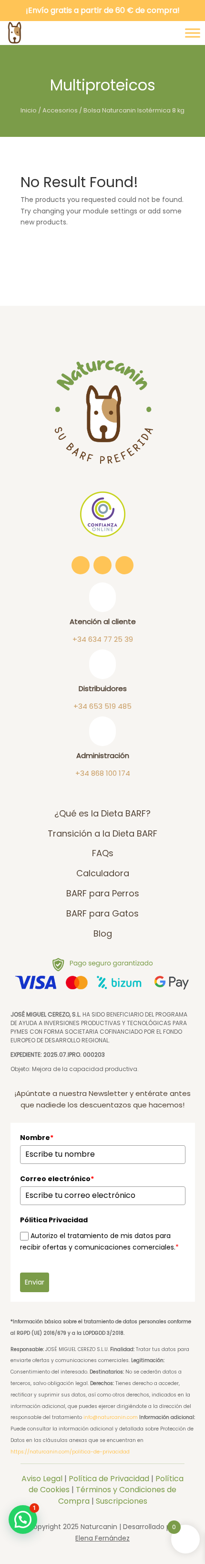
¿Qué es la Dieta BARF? (102, 813)
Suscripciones (121, 1501)
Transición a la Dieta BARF (102, 833)
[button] (23, 1519)
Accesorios (60, 110)
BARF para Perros (102, 893)
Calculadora (102, 873)
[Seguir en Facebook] (124, 565)
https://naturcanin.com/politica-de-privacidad (70, 1451)
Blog (102, 933)
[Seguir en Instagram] (81, 565)
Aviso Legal (41, 1478)
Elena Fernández (102, 1538)
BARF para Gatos (102, 913)
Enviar (34, 1282)
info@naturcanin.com (110, 1417)
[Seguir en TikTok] (102, 565)
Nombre (36, 1137)
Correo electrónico (57, 1179)
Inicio (28, 110)
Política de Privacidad (109, 1478)
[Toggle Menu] (192, 32)
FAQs (102, 853)
